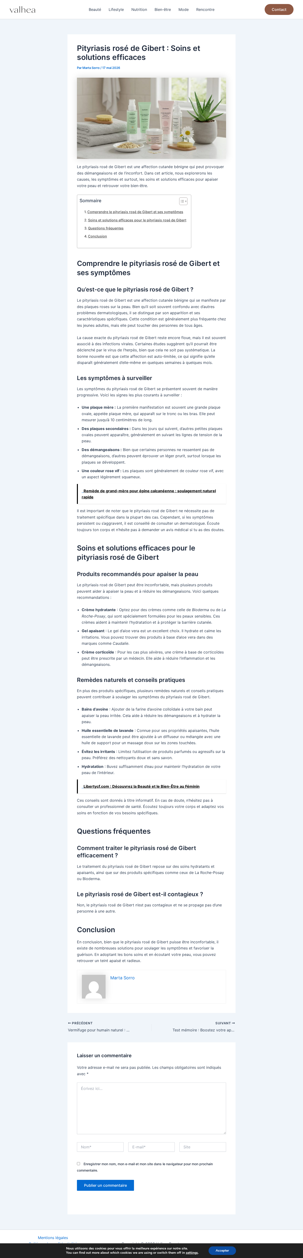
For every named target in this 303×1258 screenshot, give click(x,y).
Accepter (222, 1250)
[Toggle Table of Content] (181, 201)
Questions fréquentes (106, 228)
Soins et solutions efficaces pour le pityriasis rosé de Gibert (137, 220)
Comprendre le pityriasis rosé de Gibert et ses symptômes (135, 212)
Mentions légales (53, 1237)
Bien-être (163, 9)
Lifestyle (116, 9)
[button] (279, 9)
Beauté (95, 9)
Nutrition (139, 9)
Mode (183, 9)
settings (192, 1253)
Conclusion (97, 236)
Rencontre (205, 9)
